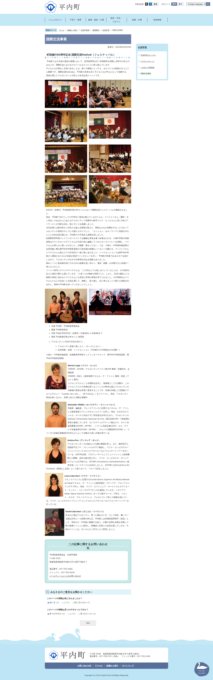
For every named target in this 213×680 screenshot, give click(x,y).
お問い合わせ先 (84, 665)
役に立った (54, 602)
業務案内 (95, 30)
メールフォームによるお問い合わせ (65, 576)
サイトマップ (128, 665)
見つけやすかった (57, 613)
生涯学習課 (85, 30)
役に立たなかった (82, 602)
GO (208, 4)
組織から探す (72, 30)
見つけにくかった (88, 613)
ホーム (61, 30)
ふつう (67, 602)
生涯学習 (105, 30)
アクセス (99, 665)
